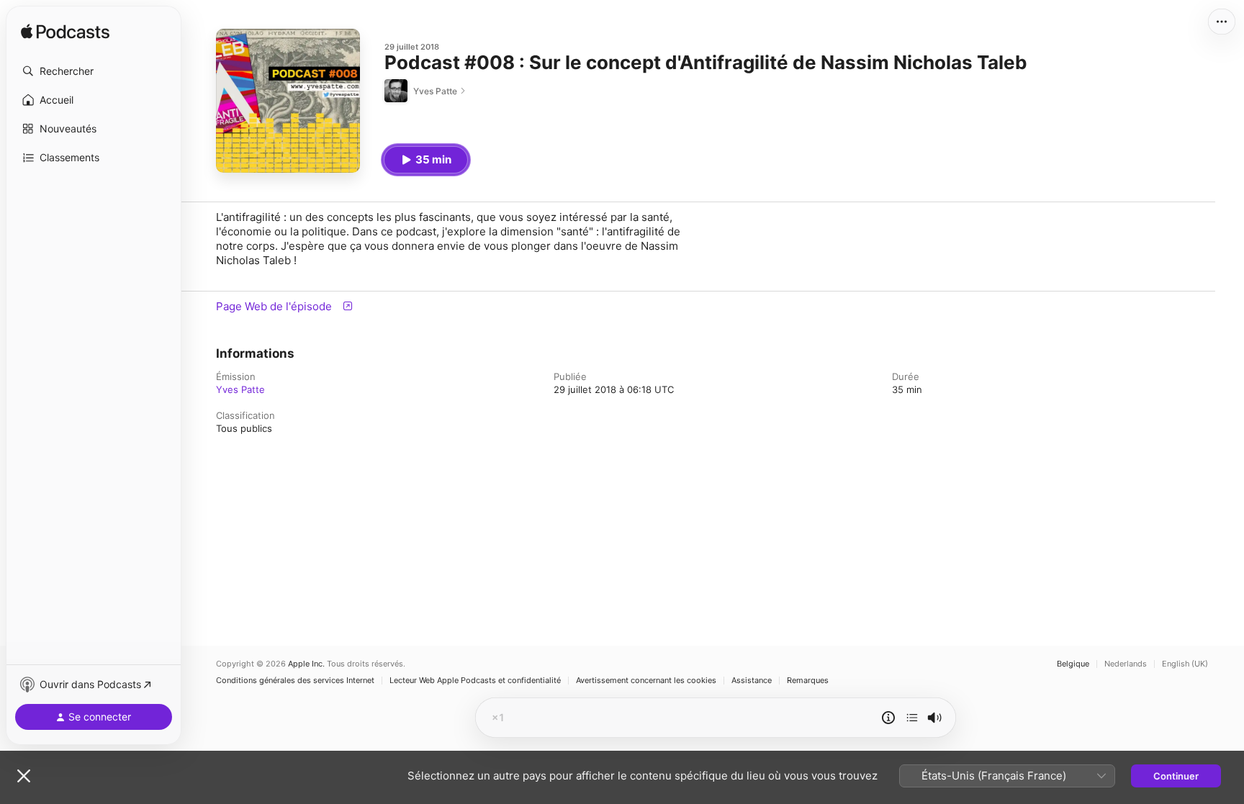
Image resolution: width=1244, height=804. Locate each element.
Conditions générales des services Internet (295, 681)
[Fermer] (23, 775)
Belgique (1073, 664)
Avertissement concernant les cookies (646, 681)
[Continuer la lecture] (912, 718)
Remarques (808, 681)
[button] (93, 71)
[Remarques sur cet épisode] (888, 718)
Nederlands (1125, 664)
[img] (65, 32)
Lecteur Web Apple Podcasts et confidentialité (475, 681)
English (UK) (1185, 664)
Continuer (1176, 776)
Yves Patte (240, 389)
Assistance (751, 681)
